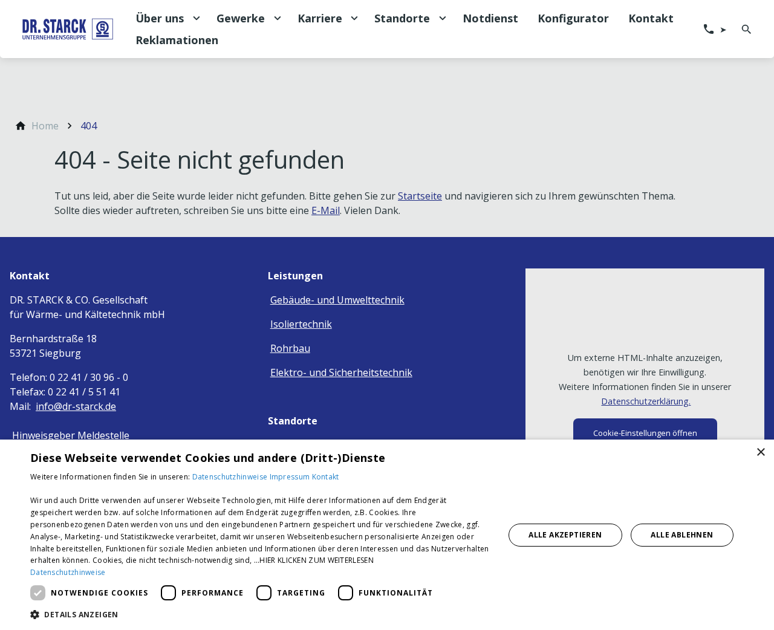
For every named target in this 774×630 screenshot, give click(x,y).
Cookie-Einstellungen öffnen (645, 432)
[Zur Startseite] (67, 29)
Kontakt (325, 477)
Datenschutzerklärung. (646, 401)
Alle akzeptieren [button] (565, 535)
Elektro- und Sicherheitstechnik (341, 372)
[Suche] (746, 29)
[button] (260, 614)
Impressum (291, 477)
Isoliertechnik (301, 324)
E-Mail (325, 210)
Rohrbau (290, 348)
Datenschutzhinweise (231, 477)
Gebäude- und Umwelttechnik (337, 300)
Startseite (420, 196)
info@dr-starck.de (76, 406)
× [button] (760, 452)
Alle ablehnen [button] (682, 535)
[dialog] (387, 535)
